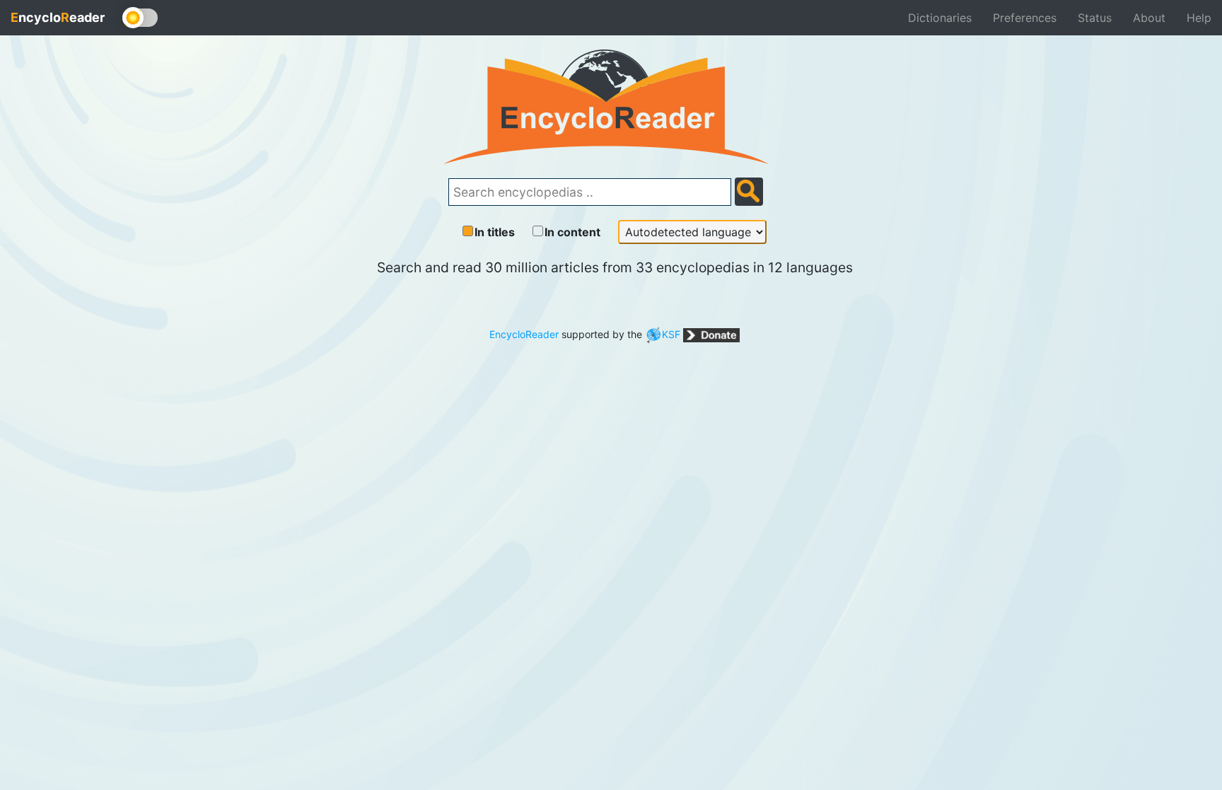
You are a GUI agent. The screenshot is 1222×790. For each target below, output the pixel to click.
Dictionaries (940, 18)
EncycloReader (524, 334)
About (1149, 18)
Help (1199, 18)
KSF (671, 334)
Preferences (1025, 18)
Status (1095, 18)
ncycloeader (58, 17)
